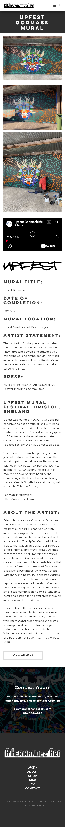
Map (32, 780)
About (32, 771)
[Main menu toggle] (54, 5)
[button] (60, 5)
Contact (32, 788)
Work (32, 767)
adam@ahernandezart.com (32, 708)
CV (33, 784)
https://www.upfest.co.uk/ (19, 499)
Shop (32, 776)
